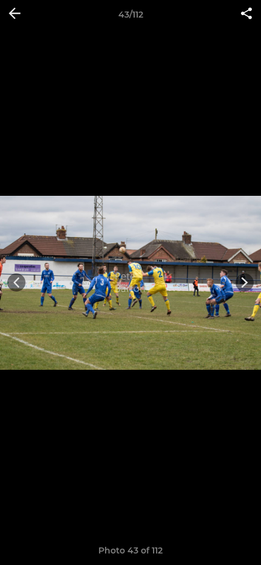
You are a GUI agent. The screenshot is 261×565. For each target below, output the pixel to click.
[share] (246, 14)
